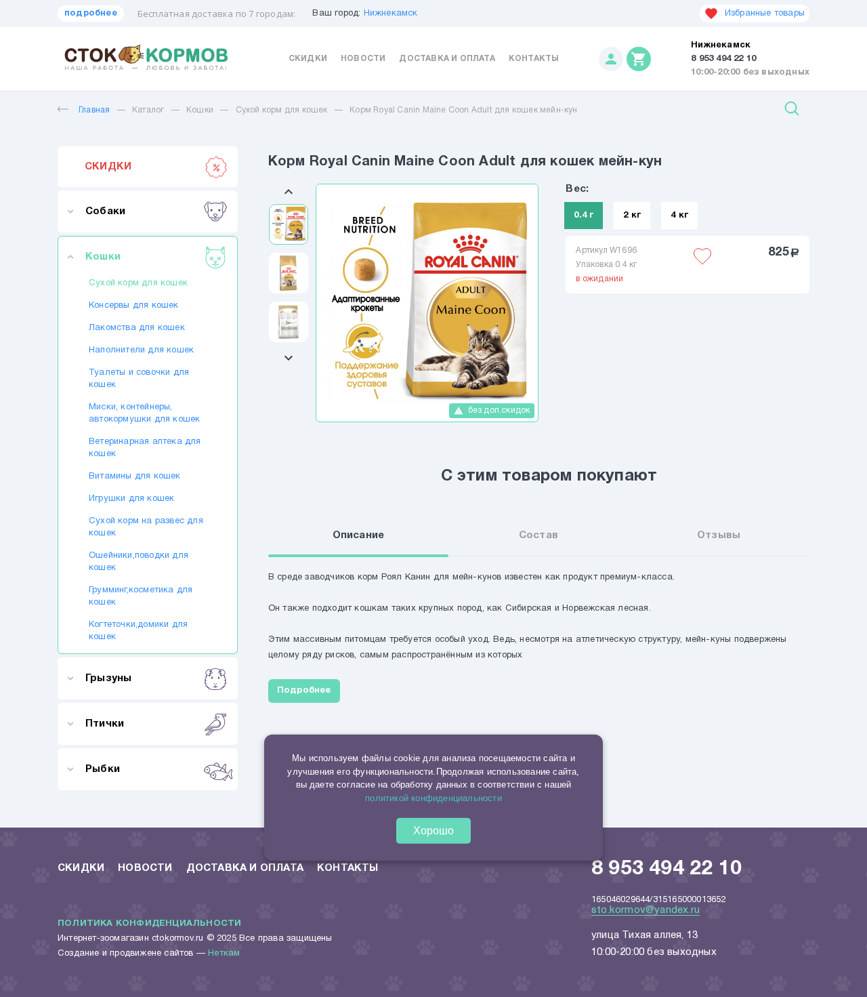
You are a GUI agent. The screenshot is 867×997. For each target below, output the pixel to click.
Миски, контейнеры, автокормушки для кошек (144, 413)
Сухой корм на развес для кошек (146, 527)
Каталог (148, 110)
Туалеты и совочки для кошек (139, 379)
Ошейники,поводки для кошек (138, 562)
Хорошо (433, 830)
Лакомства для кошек (137, 328)
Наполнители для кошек (141, 350)
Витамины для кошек (135, 476)
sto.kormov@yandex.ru (645, 910)
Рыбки (102, 769)
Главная (94, 110)
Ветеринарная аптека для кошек (145, 448)
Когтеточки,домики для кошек (138, 631)
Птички (104, 724)
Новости (363, 58)
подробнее (90, 13)
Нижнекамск (391, 13)
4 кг (679, 215)
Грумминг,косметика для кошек (140, 596)
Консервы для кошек (134, 306)
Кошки (199, 110)
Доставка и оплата (446, 58)
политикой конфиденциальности (433, 797)
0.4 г (583, 215)
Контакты (534, 58)
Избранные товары (765, 13)
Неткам (224, 954)
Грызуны (108, 678)
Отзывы (718, 535)
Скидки (308, 58)
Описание (359, 535)
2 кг (632, 215)
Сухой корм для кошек (282, 110)
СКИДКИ (108, 166)
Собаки (105, 211)
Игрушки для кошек (131, 499)
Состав (538, 535)
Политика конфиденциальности (149, 924)
